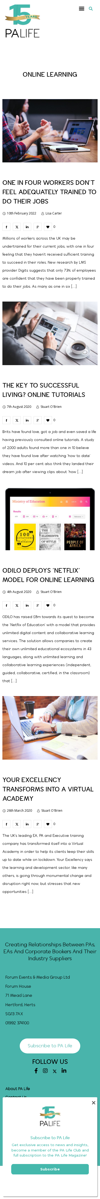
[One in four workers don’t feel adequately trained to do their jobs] (6, 227)
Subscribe (50, 1169)
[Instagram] (45, 1070)
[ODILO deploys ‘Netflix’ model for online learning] (6, 605)
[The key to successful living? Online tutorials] (6, 420)
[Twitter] (54, 1071)
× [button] (93, 1103)
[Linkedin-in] (64, 1070)
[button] (81, 8)
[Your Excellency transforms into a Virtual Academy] (6, 824)
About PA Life (17, 1089)
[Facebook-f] (36, 1070)
